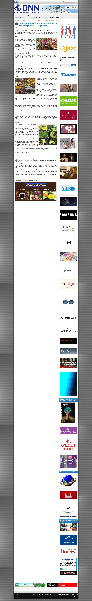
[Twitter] (18, 2)
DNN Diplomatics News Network (49, 594)
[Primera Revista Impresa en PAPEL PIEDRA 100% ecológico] (68, 412)
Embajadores (18, 17)
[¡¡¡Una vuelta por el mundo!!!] (68, 480)
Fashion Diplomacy (59, 17)
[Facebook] (15, 2)
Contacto (39, 594)
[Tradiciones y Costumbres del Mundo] (68, 531)
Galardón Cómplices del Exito (63, 594)
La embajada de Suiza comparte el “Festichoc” (22, 20)
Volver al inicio (75, 594)
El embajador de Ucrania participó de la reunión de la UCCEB (47, 20)
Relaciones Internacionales (37, 17)
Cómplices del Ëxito (49, 17)
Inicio (34, 594)
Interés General (26, 17)
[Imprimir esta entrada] (56, 23)
